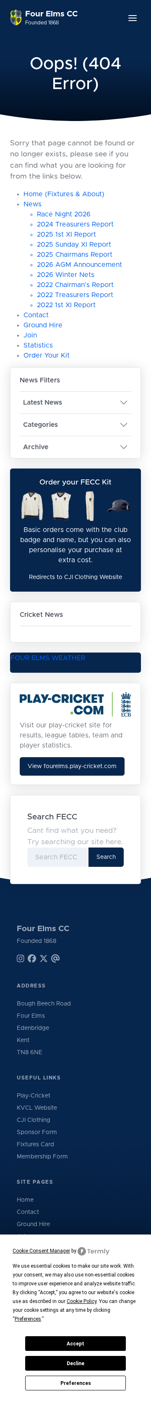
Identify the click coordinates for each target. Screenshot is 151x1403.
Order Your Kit (46, 355)
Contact (36, 315)
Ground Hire (42, 325)
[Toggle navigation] (132, 18)
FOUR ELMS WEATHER (47, 658)
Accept (75, 1344)
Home (25, 1200)
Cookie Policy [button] (81, 1301)
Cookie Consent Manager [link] (41, 1251)
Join (30, 335)
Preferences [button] (28, 1319)
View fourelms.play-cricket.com (72, 766)
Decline (75, 1363)
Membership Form (42, 1157)
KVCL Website (37, 1108)
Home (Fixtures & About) (63, 194)
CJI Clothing (33, 1120)
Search (106, 857)
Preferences (75, 1383)
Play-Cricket (33, 1096)
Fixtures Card (35, 1145)
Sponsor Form (37, 1132)
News (32, 204)
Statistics (38, 345)
